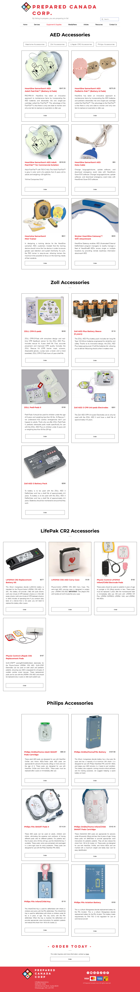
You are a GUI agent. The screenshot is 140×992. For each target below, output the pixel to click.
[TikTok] (101, 973)
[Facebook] (107, 973)
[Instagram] (104, 973)
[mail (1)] (88, 973)
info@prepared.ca (41, 982)
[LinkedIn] (94, 973)
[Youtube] (91, 973)
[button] (86, 24)
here (87, 954)
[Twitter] (98, 973)
